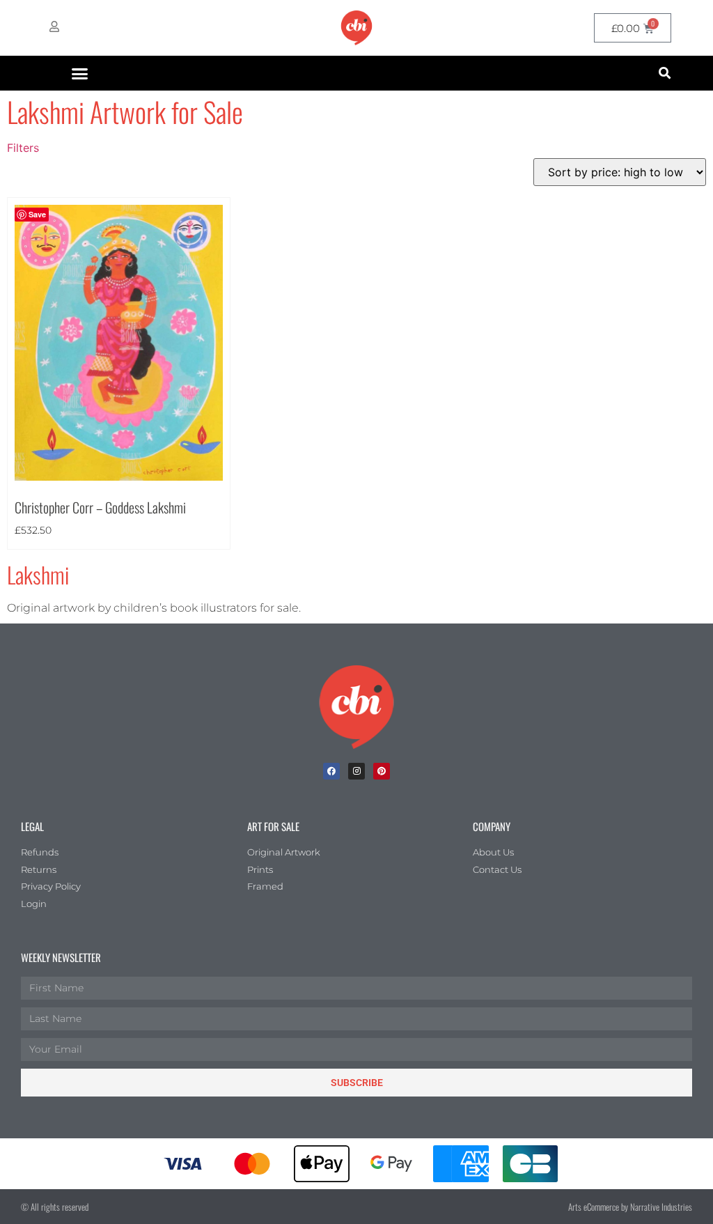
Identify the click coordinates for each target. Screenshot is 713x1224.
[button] (80, 73)
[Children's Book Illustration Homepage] (356, 707)
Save (37, 214)
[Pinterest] (381, 771)
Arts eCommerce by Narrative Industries (630, 1207)
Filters (23, 148)
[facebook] (331, 771)
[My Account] (54, 26)
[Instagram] (356, 771)
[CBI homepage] (356, 27)
